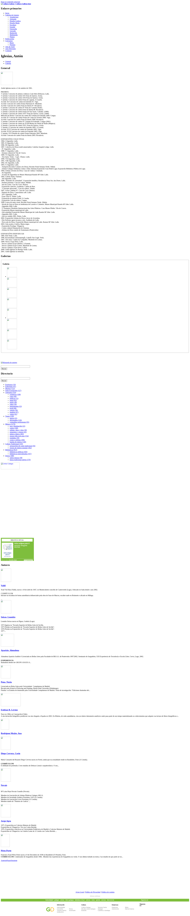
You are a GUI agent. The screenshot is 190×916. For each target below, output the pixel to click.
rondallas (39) (14, 438)
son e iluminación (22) (17, 426)
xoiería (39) (14, 410)
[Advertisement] (26, 356)
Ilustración (13, 33)
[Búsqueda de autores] (9, 362)
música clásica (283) (17, 434)
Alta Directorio (10, 49)
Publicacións (9, 39)
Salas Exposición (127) (13, 390)
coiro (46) (13, 396)
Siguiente (14, 860)
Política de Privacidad (92, 892)
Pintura (12, 37)
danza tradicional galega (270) (20, 460)
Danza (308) (9, 456)
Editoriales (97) (10, 387)
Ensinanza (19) (10, 385)
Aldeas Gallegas (95, 896)
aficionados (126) (16, 420)
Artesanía (13, 19)
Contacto (8, 51)
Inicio (7, 13)
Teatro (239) (9, 416)
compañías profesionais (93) (19, 422)
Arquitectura (14, 17)
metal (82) (13, 400)
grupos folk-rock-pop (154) (19, 436)
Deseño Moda (14, 23)
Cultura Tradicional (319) (14, 444)
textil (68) (13, 408)
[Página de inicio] (16, 4)
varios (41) (13, 414)
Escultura (13, 25)
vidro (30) (13, 404)
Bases (12, 43)
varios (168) (14, 428)
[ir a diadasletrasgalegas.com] (10, 469)
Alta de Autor (10, 47)
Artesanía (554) (10, 392)
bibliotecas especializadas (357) (20, 454)
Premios (12, 45)
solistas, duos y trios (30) (18, 430)
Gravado (13, 31)
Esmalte (12, 27)
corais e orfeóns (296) (17, 440)
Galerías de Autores (12, 15)
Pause (9, 860)
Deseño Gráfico (15, 21)
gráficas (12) (14, 398)
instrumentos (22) (16, 406)
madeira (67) (14, 412)
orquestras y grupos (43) (18, 432)
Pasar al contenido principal (10, 2)
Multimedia (14, 35)
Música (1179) (10, 424)
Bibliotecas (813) (11, 450)
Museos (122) (10, 388)
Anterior (4, 860)
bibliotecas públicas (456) (18, 452)
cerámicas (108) (15, 394)
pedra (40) (13, 402)
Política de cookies (107, 892)
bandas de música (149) (18, 442)
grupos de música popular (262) (21, 448)
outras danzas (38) (16, 458)
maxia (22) (13, 418)
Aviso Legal (80, 892)
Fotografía (13, 29)
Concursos (9, 41)
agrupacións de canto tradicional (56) (22, 446)
